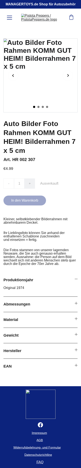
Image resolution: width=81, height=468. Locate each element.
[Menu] (9, 18)
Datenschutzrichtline (38, 454)
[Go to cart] (71, 17)
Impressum (39, 433)
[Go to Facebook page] (40, 424)
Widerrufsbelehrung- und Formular (37, 447)
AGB (40, 440)
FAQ (40, 462)
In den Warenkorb (24, 200)
